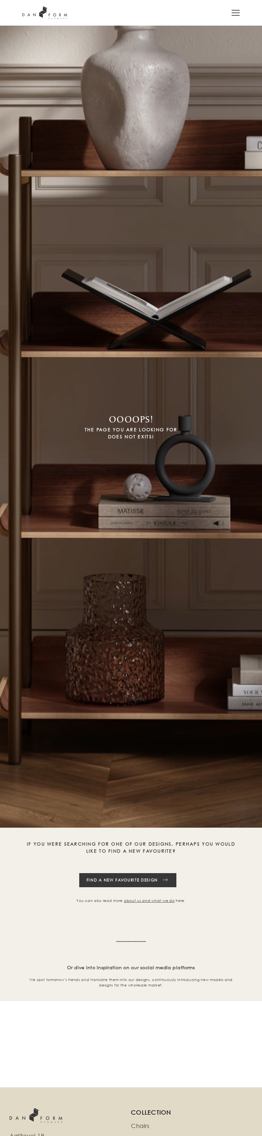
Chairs (140, 1126)
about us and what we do (149, 901)
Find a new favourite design (122, 880)
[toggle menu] (236, 13)
